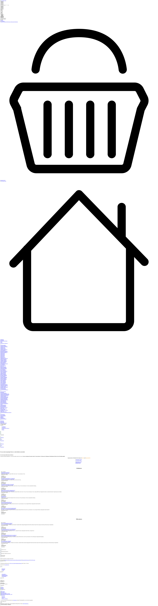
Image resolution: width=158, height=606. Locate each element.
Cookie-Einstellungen (5, 598)
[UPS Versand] (2, 592)
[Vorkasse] (1, 587)
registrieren (3, 21)
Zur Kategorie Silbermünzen (4, 389)
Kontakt (3, 570)
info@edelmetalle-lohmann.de (18, 563)
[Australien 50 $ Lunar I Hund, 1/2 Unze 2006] (7, 484)
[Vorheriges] (1, 435)
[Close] (0, 605)
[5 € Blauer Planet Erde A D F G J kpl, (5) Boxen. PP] (8, 529)
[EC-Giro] (1, 588)
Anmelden (1, 20)
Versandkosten (15, 600)
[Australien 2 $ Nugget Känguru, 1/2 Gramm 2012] (8, 478)
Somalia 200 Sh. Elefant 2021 (5, 473)
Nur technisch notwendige (4, 604)
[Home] (79, 260)
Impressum (3, 596)
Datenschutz (3, 597)
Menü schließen (4, 424)
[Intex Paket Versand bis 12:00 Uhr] (5, 593)
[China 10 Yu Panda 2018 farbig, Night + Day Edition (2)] (9, 535)
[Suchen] (8, 5)
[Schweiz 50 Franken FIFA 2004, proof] (6, 502)
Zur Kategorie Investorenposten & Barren (5, 412)
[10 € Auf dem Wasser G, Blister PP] (6, 541)
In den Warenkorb (3, 494)
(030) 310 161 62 (12, 563)
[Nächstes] (3, 435)
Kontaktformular (7, 564)
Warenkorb (3, 569)
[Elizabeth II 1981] (3, 496)
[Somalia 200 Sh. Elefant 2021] (5, 472)
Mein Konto (3, 568)
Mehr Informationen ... (26, 603)
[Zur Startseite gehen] (3, 0)
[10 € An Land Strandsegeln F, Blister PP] (6, 523)
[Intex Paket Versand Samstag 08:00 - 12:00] (6, 594)
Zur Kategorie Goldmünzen (4, 343)
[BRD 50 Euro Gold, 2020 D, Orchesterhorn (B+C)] (8, 490)
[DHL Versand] (2, 591)
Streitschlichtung (4, 576)
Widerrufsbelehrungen (5, 575)
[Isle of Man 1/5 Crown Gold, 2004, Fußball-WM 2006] (8, 508)
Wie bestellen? (4, 574)
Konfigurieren (9, 604)
